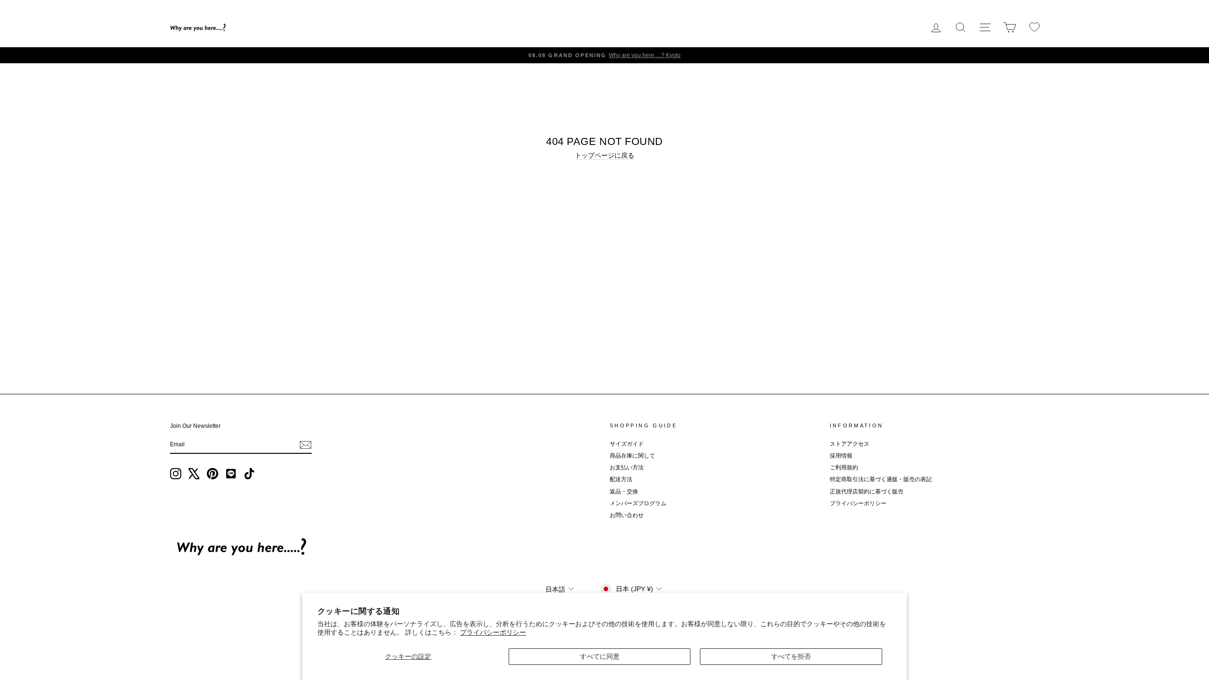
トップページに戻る (604, 155)
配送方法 (621, 479)
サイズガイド (627, 444)
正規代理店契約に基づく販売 (866, 491)
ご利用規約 (844, 467)
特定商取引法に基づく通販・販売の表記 (881, 479)
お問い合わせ (627, 515)
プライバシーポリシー (493, 632)
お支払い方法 (627, 467)
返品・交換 (624, 491)
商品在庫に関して (632, 455)
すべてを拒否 (791, 656)
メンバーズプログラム (638, 503)
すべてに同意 (600, 656)
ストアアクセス (849, 444)
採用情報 (841, 455)
